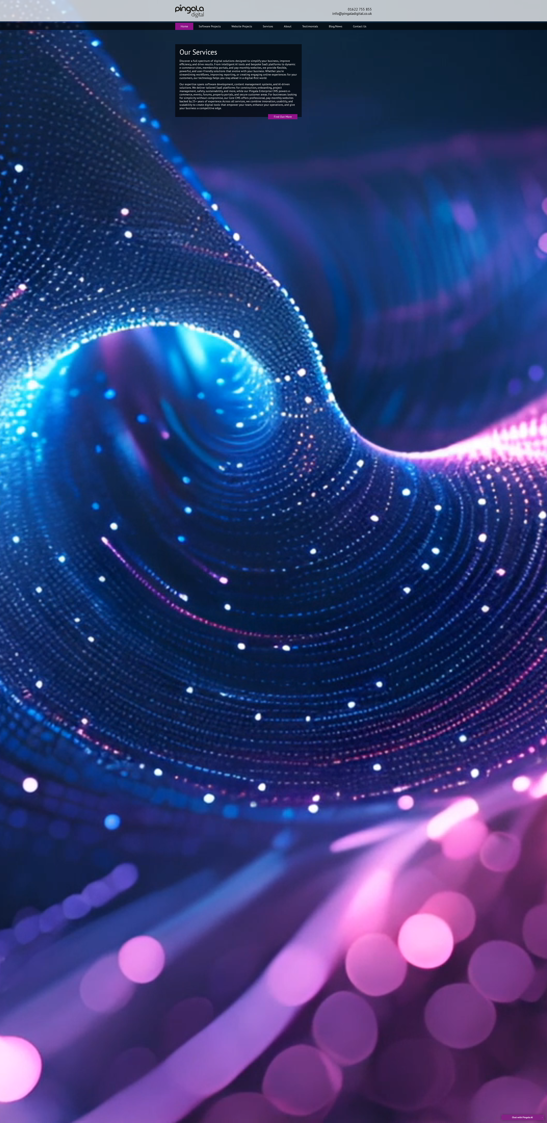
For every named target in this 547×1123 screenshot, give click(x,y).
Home (184, 26)
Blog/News (335, 26)
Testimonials (310, 26)
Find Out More (283, 117)
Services (268, 26)
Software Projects (210, 26)
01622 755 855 (360, 9)
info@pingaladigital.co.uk (352, 13)
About (287, 26)
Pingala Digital (189, 11)
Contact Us (359, 26)
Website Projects (241, 26)
